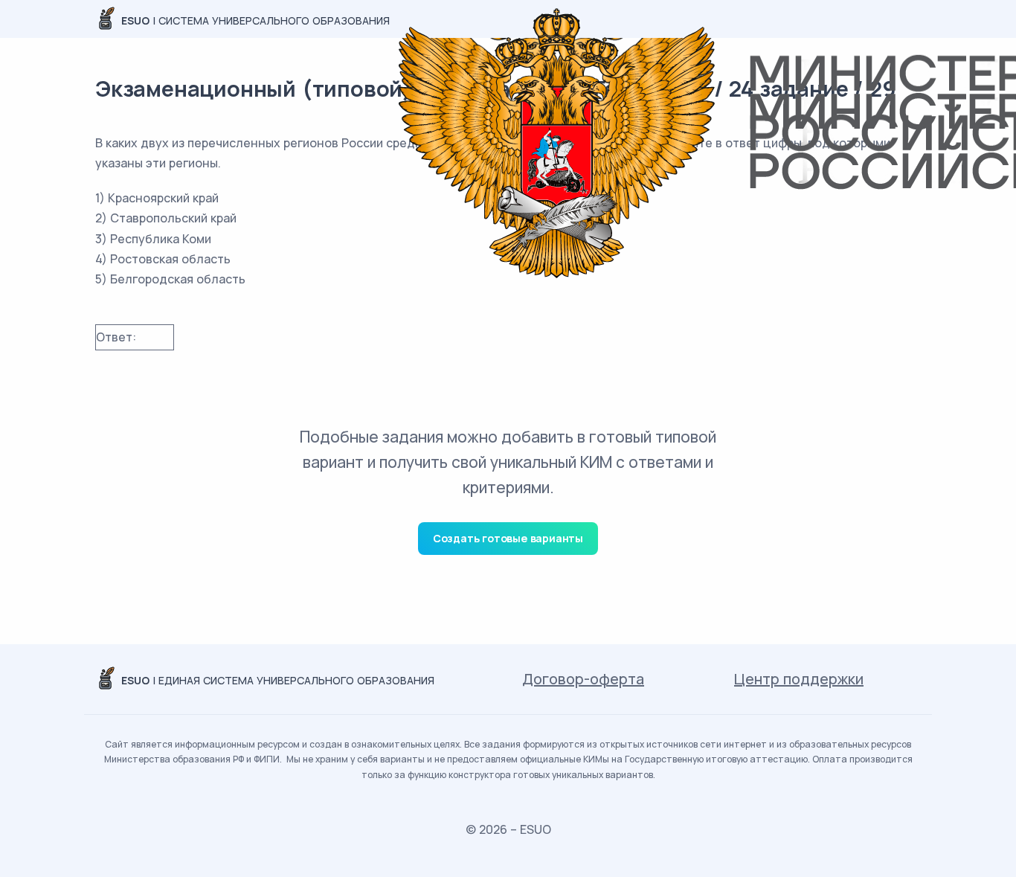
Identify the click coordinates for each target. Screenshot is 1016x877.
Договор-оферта (583, 679)
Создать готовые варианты (508, 538)
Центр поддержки (799, 679)
